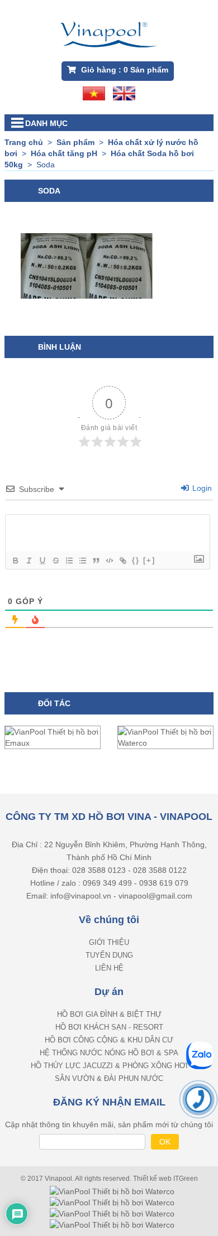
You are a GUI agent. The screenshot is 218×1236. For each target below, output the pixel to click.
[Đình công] (55, 560)
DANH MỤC (46, 123)
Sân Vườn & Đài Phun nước (109, 1078)
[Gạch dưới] (42, 560)
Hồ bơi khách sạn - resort (109, 1027)
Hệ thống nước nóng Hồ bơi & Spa (109, 1053)
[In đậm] (15, 560)
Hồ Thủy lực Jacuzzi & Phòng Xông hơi (109, 1065)
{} (136, 560)
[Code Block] (109, 560)
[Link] (122, 560)
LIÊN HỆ (109, 968)
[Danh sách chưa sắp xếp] (82, 560)
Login (201, 488)
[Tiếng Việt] (94, 92)
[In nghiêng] (28, 560)
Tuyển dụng (109, 955)
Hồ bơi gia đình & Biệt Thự (109, 1014)
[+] (149, 560)
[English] (124, 92)
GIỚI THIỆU (109, 942)
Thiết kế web (153, 1178)
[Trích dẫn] (95, 560)
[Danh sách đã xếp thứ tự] (68, 560)
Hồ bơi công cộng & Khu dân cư (109, 1040)
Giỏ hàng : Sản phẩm (123, 69)
